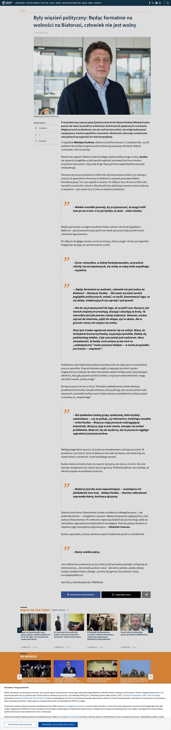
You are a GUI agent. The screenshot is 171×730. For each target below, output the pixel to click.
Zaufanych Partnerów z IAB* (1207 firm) (139, 695)
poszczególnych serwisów (74, 706)
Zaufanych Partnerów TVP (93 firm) (29, 698)
